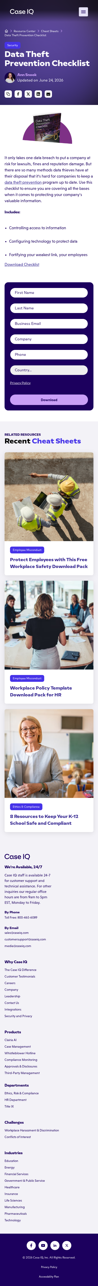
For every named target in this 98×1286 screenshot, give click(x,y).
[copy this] (8, 94)
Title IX (9, 1106)
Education (11, 1161)
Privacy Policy (20, 383)
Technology (13, 1220)
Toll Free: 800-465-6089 (21, 917)
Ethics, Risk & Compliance (22, 1093)
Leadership (12, 996)
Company (11, 989)
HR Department (15, 1100)
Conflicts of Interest (18, 1137)
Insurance (11, 1194)
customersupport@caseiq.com (25, 939)
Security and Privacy (18, 1016)
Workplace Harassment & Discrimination (32, 1130)
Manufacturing (15, 1207)
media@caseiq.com (18, 946)
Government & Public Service (25, 1180)
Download (49, 400)
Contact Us (12, 1003)
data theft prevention (23, 182)
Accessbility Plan (49, 1276)
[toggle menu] (83, 11)
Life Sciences (13, 1200)
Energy (10, 1167)
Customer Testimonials (20, 976)
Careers (10, 983)
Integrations (13, 1009)
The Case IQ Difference (20, 970)
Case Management (18, 1046)
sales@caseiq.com (17, 933)
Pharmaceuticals (16, 1213)
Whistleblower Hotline (20, 1053)
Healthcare (12, 1187)
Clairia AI (11, 1040)
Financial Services (16, 1174)
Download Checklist (22, 264)
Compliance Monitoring (21, 1060)
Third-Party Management (22, 1073)
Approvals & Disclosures (21, 1066)
